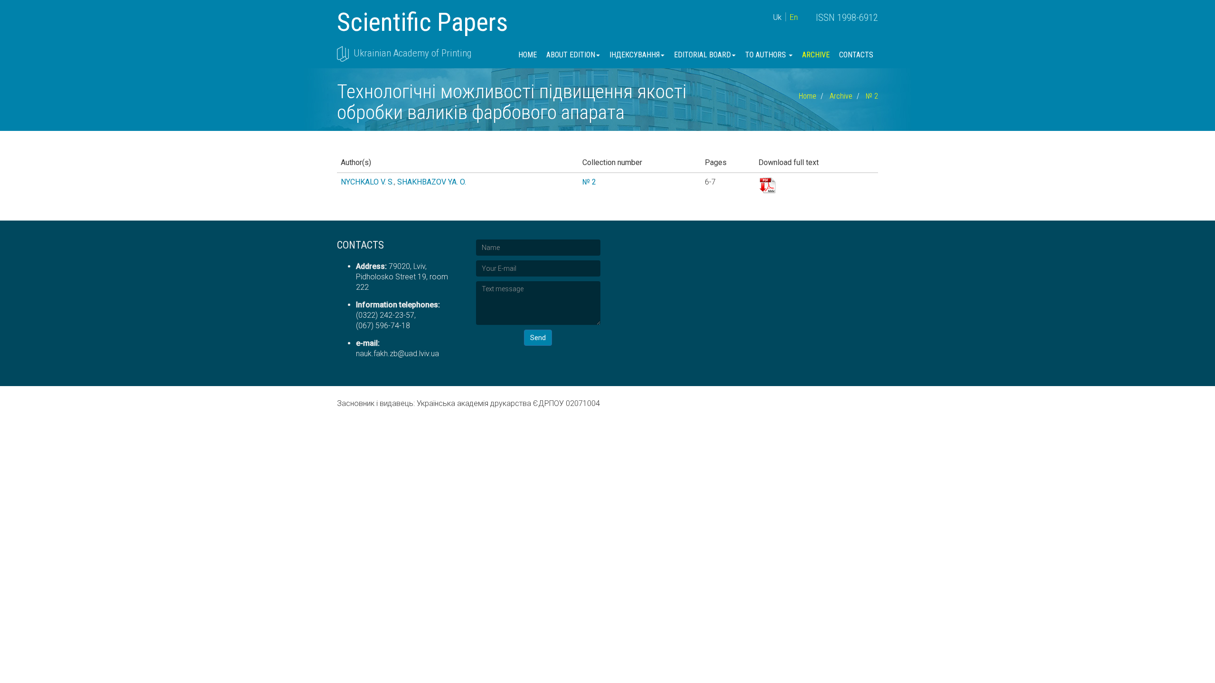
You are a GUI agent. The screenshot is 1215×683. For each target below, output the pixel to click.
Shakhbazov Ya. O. (431, 181)
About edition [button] (570, 54)
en (794, 17)
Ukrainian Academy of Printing (412, 53)
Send (538, 338)
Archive (816, 54)
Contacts (856, 54)
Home (527, 54)
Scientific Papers (422, 22)
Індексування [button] (634, 54)
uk (777, 17)
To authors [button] (766, 54)
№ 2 (872, 96)
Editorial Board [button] (702, 54)
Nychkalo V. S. (367, 181)
